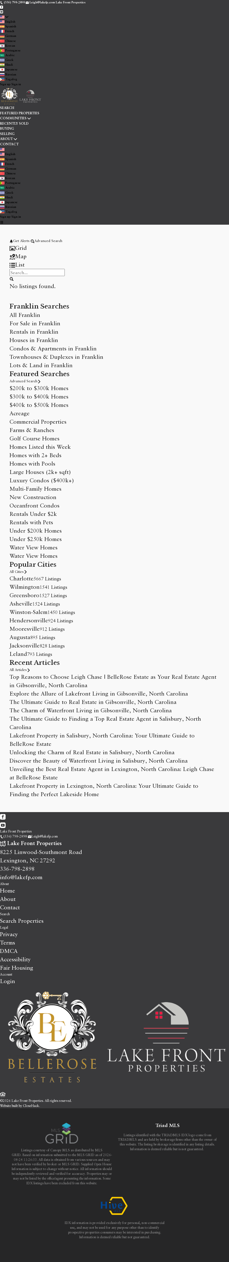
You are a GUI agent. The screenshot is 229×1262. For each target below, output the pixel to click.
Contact (10, 907)
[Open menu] (1, 222)
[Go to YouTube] (1, 11)
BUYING (7, 129)
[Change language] (4, 17)
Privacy (9, 934)
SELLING (7, 134)
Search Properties (22, 920)
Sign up (5, 84)
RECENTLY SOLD (14, 123)
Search (5, 914)
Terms (7, 942)
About (4, 884)
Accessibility (15, 959)
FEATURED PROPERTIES (19, 113)
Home (7, 890)
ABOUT (6, 139)
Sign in (16, 84)
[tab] (114, 248)
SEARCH (7, 108)
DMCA (9, 950)
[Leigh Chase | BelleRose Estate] (114, 1087)
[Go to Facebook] (1, 7)
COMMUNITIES (13, 118)
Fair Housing (16, 967)
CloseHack (31, 1106)
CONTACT (9, 144)
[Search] (11, 278)
